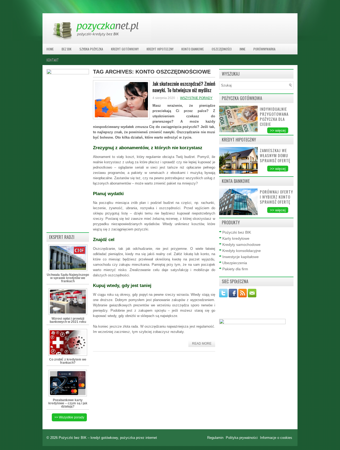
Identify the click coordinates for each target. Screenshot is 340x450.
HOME (50, 49)
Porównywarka (264, 49)
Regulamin (215, 438)
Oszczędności (222, 49)
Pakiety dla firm (235, 269)
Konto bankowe (192, 49)
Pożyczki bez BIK (236, 232)
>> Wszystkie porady (69, 417)
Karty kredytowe (235, 238)
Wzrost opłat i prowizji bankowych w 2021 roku (68, 320)
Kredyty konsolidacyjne (241, 250)
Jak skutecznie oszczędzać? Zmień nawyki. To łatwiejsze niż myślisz (183, 86)
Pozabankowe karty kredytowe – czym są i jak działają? (67, 403)
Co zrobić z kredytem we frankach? (67, 361)
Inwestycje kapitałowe (240, 257)
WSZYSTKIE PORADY (196, 98)
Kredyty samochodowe (241, 244)
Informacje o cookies (276, 438)
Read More (201, 343)
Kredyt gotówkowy (125, 49)
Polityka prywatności (242, 438)
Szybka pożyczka (91, 49)
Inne (242, 49)
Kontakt (52, 59)
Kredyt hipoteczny (160, 49)
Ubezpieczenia (234, 263)
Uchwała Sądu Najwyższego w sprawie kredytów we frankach (68, 278)
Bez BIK (66, 49)
